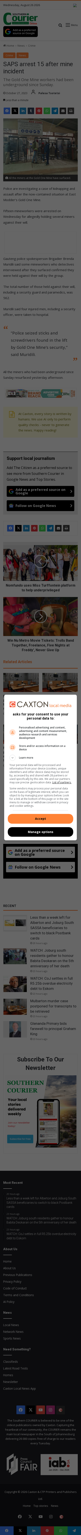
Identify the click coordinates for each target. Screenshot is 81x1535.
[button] (41, 758)
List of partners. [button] (61, 782)
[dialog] (40, 767)
